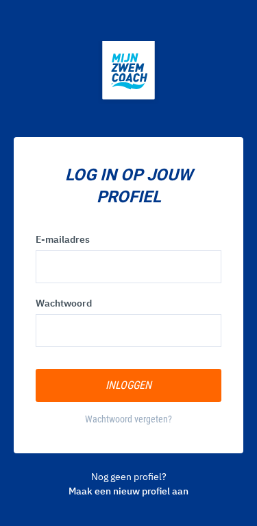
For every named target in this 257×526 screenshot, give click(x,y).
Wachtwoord (64, 303)
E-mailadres (63, 239)
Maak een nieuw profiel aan (128, 491)
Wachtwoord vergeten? (128, 419)
